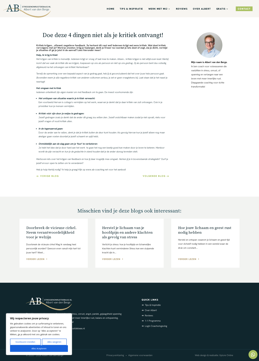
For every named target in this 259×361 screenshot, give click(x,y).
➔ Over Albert (149, 310)
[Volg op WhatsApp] (253, 354)
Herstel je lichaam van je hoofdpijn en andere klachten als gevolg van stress (127, 233)
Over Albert (202, 9)
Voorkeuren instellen (25, 341)
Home (110, 9)
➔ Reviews (147, 315)
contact (244, 8)
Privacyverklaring (115, 355)
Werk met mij (158, 9)
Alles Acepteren (38, 348)
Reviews (182, 9)
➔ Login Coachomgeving (154, 326)
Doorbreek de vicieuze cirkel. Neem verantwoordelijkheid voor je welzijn (51, 233)
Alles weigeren (54, 341)
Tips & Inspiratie (131, 9)
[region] (39, 334)
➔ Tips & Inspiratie (151, 305)
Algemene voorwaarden (140, 355)
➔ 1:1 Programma (151, 320)
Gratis (221, 9)
